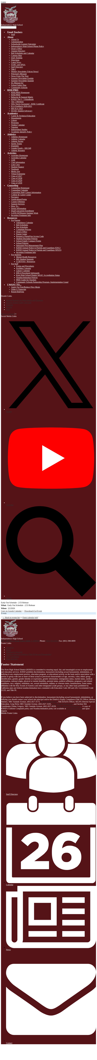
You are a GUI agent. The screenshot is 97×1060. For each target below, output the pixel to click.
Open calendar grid (30, 618)
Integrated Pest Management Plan (29, 245)
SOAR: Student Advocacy (21, 111)
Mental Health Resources (26, 257)
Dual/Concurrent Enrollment (22, 211)
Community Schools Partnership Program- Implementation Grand (42, 282)
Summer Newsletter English (22, 78)
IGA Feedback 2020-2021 (21, 106)
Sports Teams (16, 144)
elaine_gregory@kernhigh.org (69, 706)
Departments (16, 118)
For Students (16, 255)
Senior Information (18, 208)
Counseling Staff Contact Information (26, 192)
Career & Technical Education (23, 116)
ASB (13, 160)
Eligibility (15, 146)
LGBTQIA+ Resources (25, 261)
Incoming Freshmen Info (21, 215)
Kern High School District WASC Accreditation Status (38, 275)
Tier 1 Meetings (17, 102)
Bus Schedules (22, 227)
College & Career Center (21, 195)
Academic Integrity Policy (21, 132)
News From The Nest (19, 76)
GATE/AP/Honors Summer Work (24, 213)
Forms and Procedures (25, 266)
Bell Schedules (22, 225)
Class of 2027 (16, 176)
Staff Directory (17, 67)
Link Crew (15, 165)
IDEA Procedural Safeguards (27, 273)
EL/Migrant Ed (17, 83)
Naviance (15, 197)
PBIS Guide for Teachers (26, 280)
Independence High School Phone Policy (27, 46)
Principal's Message (19, 74)
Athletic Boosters (18, 150)
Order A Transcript (18, 289)
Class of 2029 (16, 181)
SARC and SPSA (18, 65)
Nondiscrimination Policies (27, 277)
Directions (15, 60)
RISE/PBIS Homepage (20, 92)
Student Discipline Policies (27, 239)
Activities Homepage (19, 155)
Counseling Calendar (19, 190)
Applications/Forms (19, 199)
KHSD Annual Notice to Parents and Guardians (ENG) (38, 248)
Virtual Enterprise (18, 174)
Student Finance (17, 167)
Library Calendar (23, 271)
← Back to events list (11, 618)
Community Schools (19, 87)
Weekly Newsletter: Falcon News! (25, 71)
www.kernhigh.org (74, 708)
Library (14, 120)
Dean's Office (16, 49)
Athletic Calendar (18, 139)
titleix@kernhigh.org (49, 702)
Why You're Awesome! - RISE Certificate (27, 104)
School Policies (22, 243)
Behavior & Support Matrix (22, 97)
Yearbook (15, 169)
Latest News (16, 62)
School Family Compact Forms (28, 241)
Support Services (18, 204)
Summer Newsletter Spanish (22, 81)
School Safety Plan (18, 85)
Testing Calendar (18, 125)
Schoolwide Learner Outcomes (23, 44)
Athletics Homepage (19, 137)
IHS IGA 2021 (17, 108)
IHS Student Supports (25, 259)
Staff (13, 34)
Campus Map (16, 55)
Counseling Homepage (20, 188)
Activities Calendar (18, 158)
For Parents (15, 220)
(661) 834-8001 (52, 641)
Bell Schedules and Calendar (22, 53)
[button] (15, 32)
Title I (13, 69)
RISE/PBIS (15, 95)
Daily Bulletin (16, 58)
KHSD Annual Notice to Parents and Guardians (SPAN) (38, 250)
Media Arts (15, 171)
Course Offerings (18, 202)
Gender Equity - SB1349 (21, 148)
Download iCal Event (33, 611)
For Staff (14, 264)
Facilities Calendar (23, 268)
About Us (15, 39)
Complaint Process (23, 229)
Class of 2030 (16, 183)
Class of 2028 (16, 178)
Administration (17, 42)
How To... (15, 206)
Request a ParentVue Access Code (30, 236)
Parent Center (21, 234)
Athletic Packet (17, 141)
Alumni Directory (18, 51)
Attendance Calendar (24, 223)
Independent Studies (19, 129)
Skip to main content (9, 4)
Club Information (18, 162)
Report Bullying (17, 292)
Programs (15, 123)
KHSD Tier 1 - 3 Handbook (22, 99)
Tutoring (14, 127)
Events (3, 613)
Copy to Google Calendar (11, 611)
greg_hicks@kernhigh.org (62, 704)
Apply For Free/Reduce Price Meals (25, 287)
